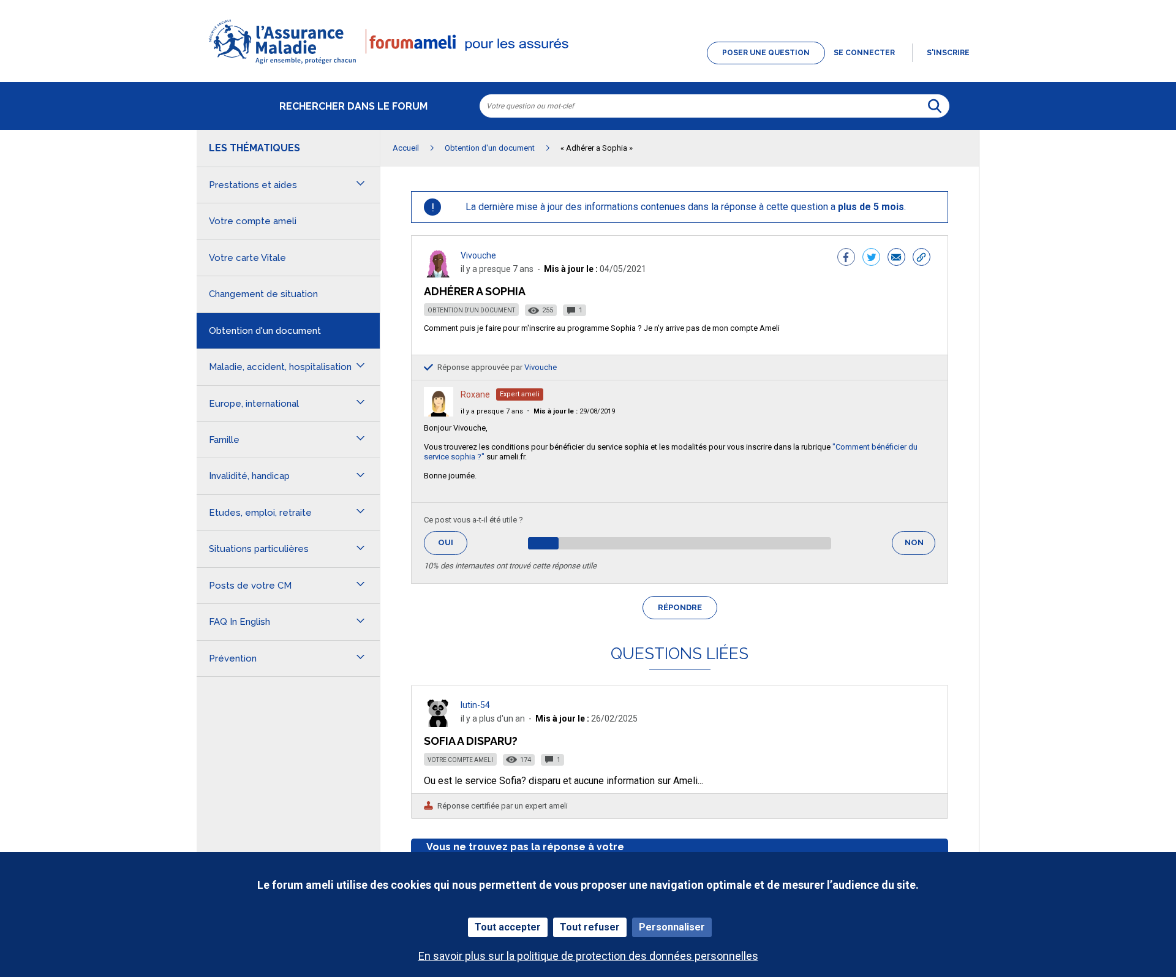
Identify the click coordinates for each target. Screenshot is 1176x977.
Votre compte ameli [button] (252, 221)
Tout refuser (590, 927)
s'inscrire (948, 52)
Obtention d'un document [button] (265, 330)
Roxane (475, 394)
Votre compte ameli (460, 759)
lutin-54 (475, 705)
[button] (588, 65)
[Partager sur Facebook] (846, 258)
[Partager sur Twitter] (871, 258)
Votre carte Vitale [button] (247, 257)
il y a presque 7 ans (492, 411)
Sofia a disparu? (471, 740)
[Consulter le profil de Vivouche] (438, 274)
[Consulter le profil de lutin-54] (438, 724)
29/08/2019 (574, 411)
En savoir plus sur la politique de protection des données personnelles (588, 955)
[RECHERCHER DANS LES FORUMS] (934, 106)
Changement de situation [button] (263, 294)
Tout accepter (508, 927)
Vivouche (478, 255)
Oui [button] (452, 542)
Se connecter (864, 52)
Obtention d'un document (471, 310)
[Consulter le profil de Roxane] (438, 413)
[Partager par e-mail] (896, 258)
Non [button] (920, 546)
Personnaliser (672, 927)
